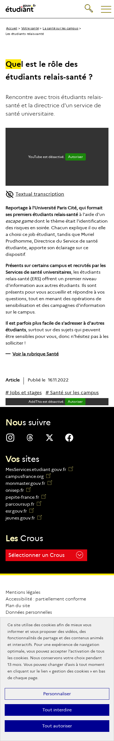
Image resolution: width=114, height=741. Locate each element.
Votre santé (30, 28)
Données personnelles (29, 612)
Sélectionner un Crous (36, 555)
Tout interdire (57, 709)
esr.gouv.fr (20, 511)
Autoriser (75, 157)
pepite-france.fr (26, 497)
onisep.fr (18, 490)
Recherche (89, 4)
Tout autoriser (57, 726)
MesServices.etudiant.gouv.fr (36, 469)
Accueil (11, 28)
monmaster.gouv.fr (29, 483)
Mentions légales (23, 592)
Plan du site (18, 605)
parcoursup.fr (23, 504)
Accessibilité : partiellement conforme (46, 599)
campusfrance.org (28, 476)
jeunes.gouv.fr (24, 518)
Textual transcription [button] (39, 194)
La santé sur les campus (60, 28)
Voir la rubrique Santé (35, 354)
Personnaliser (57, 693)
